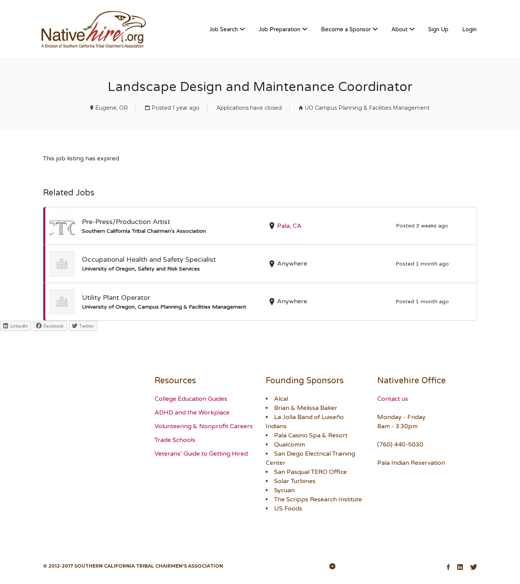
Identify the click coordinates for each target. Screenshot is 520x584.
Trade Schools (175, 440)
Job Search (223, 29)
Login (469, 29)
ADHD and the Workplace (192, 412)
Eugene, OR (111, 107)
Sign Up (438, 29)
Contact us (392, 399)
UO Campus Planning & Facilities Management (367, 107)
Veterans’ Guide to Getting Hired (201, 454)
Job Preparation (279, 29)
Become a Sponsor (346, 29)
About (399, 29)
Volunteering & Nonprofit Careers (204, 426)
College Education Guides (191, 399)
